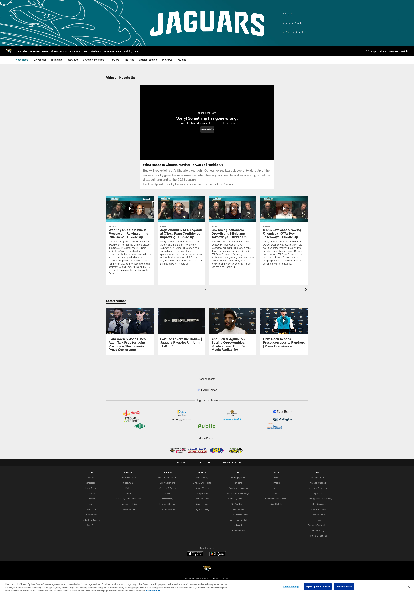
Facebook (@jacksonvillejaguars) (318, 499)
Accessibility (167, 499)
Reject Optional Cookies (318, 586)
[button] (207, 129)
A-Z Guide (167, 493)
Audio (276, 493)
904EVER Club (238, 530)
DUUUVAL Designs (238, 504)
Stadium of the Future (167, 477)
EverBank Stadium (167, 504)
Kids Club (238, 525)
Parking (128, 488)
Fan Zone (238, 483)
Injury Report (91, 488)
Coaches (91, 499)
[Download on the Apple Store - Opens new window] (195, 554)
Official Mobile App (318, 477)
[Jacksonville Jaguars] (207, 569)
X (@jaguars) (318, 493)
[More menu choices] (143, 51)
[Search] (367, 51)
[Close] (408, 586)
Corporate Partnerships (318, 525)
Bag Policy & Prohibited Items (129, 499)
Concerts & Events (167, 488)
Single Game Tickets (202, 483)
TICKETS (202, 472)
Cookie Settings (291, 586)
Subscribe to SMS (318, 509)
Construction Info (167, 483)
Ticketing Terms (202, 504)
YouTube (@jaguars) (318, 483)
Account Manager (202, 477)
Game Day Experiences (238, 499)
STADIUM (167, 472)
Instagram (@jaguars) (318, 488)
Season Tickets (202, 488)
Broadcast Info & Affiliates (276, 499)
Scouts (91, 504)
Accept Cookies (344, 586)
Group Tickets (202, 493)
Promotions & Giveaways (238, 493)
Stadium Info (129, 483)
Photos (276, 483)
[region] (207, 587)
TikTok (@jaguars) (318, 504)
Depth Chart (91, 493)
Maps (128, 493)
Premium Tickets (202, 499)
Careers (318, 520)
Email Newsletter (318, 515)
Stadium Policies (167, 509)
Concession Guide (129, 504)
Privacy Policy (318, 530)
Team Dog (91, 525)
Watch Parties (129, 509)
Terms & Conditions (318, 536)
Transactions (90, 483)
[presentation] (306, 289)
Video (276, 488)
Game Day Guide (129, 477)
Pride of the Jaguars (91, 520)
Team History (91, 515)
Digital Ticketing (202, 509)
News (276, 477)
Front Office (91, 509)
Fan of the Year (238, 509)
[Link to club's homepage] (9, 51)
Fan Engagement (238, 477)
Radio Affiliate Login (276, 504)
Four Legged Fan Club (238, 520)
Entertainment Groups (238, 488)
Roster (91, 477)
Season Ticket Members (238, 515)
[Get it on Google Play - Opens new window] (217, 555)
